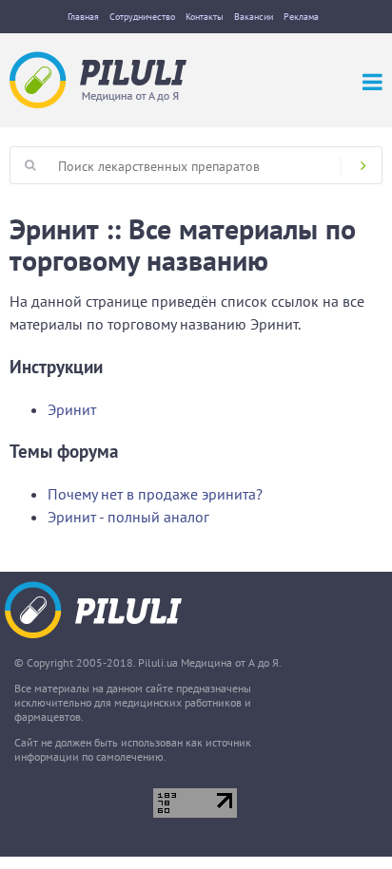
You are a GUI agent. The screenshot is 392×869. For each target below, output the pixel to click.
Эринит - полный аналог (128, 516)
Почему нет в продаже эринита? (155, 493)
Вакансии (253, 16)
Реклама (301, 16)
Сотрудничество (142, 16)
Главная (83, 16)
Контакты (205, 16)
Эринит (72, 409)
